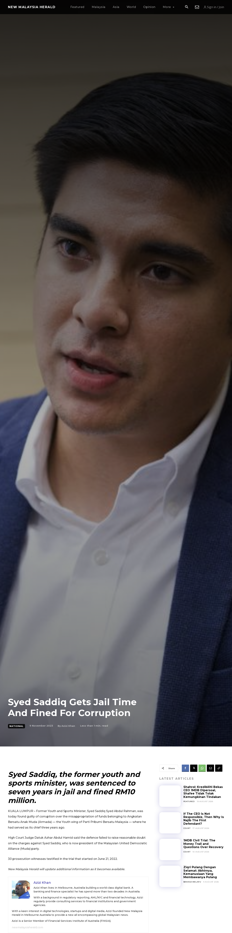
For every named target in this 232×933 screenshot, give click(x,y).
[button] (186, 7)
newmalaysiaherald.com (27, 927)
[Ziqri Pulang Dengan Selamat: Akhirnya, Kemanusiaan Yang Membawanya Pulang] (170, 876)
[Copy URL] (218, 768)
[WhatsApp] (202, 768)
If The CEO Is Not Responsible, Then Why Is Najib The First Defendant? (203, 818)
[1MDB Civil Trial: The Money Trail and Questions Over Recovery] (170, 849)
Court (186, 828)
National (16, 726)
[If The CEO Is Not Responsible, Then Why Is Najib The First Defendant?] (170, 823)
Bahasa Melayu (192, 882)
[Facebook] (185, 768)
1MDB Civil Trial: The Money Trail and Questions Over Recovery (203, 844)
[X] (193, 768)
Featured (189, 801)
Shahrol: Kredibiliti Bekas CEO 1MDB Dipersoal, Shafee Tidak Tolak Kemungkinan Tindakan (203, 792)
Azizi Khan (68, 725)
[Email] (210, 768)
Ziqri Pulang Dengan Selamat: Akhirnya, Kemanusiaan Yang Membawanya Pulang (200, 872)
